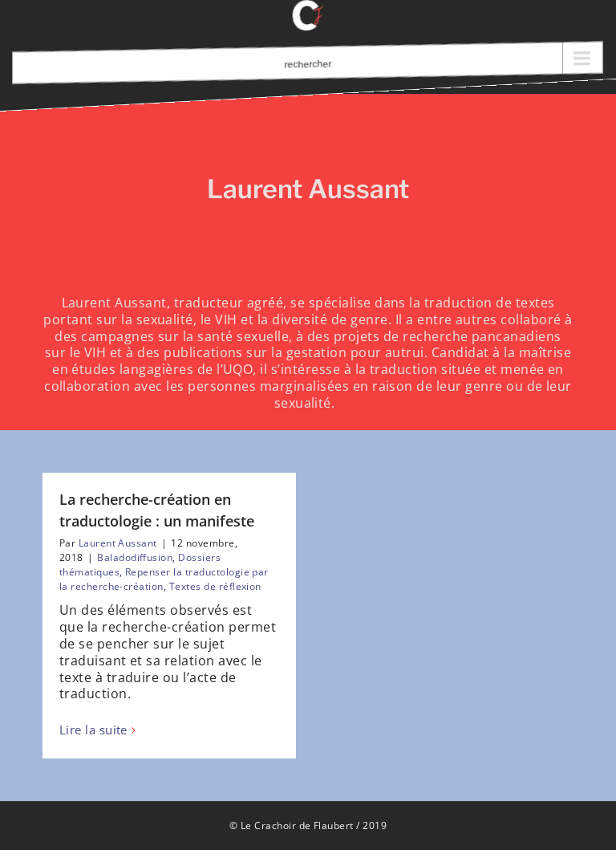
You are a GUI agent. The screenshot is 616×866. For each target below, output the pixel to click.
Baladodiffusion (134, 557)
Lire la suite (93, 730)
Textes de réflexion (215, 586)
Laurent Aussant (118, 543)
